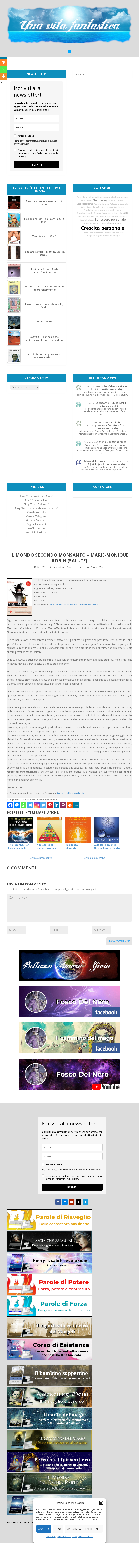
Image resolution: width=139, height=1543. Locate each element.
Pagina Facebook (36, 524)
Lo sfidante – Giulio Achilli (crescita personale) (109, 388)
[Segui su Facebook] (58, 1202)
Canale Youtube (36, 512)
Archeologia (115, 210)
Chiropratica (107, 207)
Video (102, 567)
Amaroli (109, 197)
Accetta (43, 1529)
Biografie (118, 213)
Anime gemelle (99, 223)
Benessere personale (110, 219)
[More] (3, 76)
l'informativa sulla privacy (38, 155)
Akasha (106, 236)
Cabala (82, 220)
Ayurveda (119, 200)
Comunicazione (96, 233)
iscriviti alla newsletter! (71, 793)
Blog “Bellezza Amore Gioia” (36, 496)
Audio (81, 216)
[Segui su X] (78, 1202)
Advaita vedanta (120, 197)
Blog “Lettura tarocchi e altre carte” (36, 508)
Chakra (111, 200)
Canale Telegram (36, 516)
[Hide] (1, 82)
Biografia (124, 204)
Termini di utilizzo (85, 1536)
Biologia (90, 220)
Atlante (88, 200)
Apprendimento (102, 210)
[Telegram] (30, 805)
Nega (58, 1529)
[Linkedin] (56, 805)
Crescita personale (102, 227)
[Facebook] (10, 805)
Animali (97, 213)
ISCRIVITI (36, 164)
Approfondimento (85, 213)
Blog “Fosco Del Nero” (36, 504)
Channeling (100, 200)
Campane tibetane (112, 233)
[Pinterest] (50, 805)
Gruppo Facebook (36, 520)
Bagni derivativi (94, 207)
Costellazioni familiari (105, 216)
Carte (125, 212)
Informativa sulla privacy (67, 1536)
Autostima (114, 204)
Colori (83, 207)
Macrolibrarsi (57, 604)
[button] (101, 1503)
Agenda (97, 204)
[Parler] (63, 805)
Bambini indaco (97, 197)
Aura (123, 233)
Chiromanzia (107, 213)
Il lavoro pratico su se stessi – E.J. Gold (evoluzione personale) (108, 462)
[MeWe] (76, 805)
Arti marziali (121, 216)
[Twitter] (43, 805)
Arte (83, 200)
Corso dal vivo (83, 197)
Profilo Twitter (36, 528)
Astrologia (89, 216)
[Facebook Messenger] (17, 805)
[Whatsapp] (23, 805)
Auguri (99, 236)
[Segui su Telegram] (85, 1202)
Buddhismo (119, 207)
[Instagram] (37, 805)
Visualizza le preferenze (84, 1529)
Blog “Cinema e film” (36, 500)
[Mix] (3, 62)
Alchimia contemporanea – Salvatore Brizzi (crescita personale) (106, 425)
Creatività (83, 233)
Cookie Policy (51, 1536)
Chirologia (115, 236)
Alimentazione (114, 223)
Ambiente (88, 223)
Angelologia (89, 210)
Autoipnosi (90, 236)
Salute (94, 567)
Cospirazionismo (84, 203)
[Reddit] (70, 805)
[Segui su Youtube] (71, 1202)
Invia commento (119, 941)
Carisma (105, 204)
